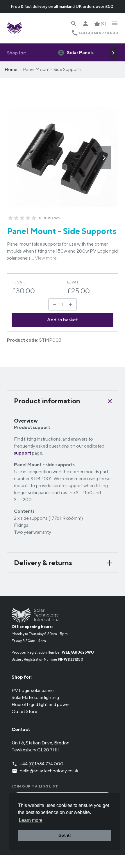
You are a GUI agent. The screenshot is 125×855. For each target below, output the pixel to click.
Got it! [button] (64, 835)
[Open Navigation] (114, 23)
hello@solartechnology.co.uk (49, 771)
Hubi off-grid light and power (41, 704)
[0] (10, 218)
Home (11, 69)
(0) (103, 23)
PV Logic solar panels (33, 690)
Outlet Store (24, 711)
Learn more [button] (30, 820)
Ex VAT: (73, 282)
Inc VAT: (18, 282)
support (23, 453)
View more (46, 258)
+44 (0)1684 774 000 (98, 33)
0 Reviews (49, 218)
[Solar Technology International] (14, 28)
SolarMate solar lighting (35, 697)
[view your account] (85, 23)
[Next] (113, 53)
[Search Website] (73, 23)
